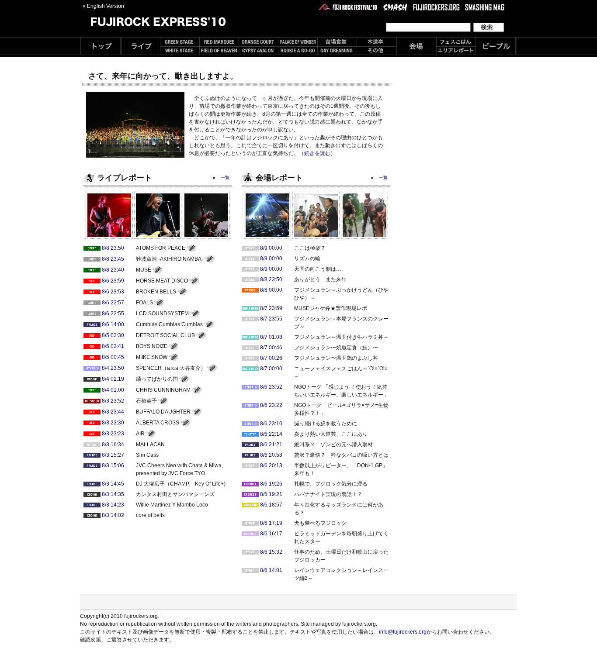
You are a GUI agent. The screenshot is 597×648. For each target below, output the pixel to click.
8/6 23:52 (271, 387)
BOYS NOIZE (151, 346)
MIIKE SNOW (151, 357)
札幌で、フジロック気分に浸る (331, 484)
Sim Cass (147, 455)
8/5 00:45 (113, 357)
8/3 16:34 (113, 444)
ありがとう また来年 (320, 279)
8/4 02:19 (113, 379)
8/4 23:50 (113, 368)
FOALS (144, 303)
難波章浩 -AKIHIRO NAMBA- (169, 259)
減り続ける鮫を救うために (325, 424)
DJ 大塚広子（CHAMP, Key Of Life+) (181, 484)
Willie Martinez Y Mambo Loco (172, 505)
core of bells (150, 515)
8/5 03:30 (113, 335)
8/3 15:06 (113, 465)
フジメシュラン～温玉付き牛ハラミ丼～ (341, 337)
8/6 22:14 (271, 434)
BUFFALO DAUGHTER (163, 412)
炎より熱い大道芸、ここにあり (331, 434)
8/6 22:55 (113, 313)
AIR (140, 434)
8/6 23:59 (113, 281)
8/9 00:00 (271, 248)
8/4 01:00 (113, 390)
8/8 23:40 (113, 270)
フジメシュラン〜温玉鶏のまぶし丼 (336, 358)
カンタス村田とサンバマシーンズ (175, 494)
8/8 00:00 (271, 290)
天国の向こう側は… (317, 269)
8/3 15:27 (113, 455)
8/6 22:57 (113, 303)
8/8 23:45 (113, 259)
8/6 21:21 (271, 444)
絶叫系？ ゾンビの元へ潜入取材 (333, 444)
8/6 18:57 (271, 505)
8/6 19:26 (271, 484)
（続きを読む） (317, 153)
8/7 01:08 (271, 337)
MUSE (143, 270)
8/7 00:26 (271, 358)
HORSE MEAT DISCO (162, 281)
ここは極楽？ (310, 248)
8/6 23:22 (271, 405)
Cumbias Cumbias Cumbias (169, 324)
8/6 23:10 (271, 424)
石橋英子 (146, 401)
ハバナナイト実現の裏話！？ (328, 494)
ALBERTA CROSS (157, 423)
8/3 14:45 (113, 484)
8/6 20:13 (271, 465)
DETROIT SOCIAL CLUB (165, 335)
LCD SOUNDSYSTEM (162, 313)
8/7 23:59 (271, 308)
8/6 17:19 (271, 523)
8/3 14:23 (113, 505)
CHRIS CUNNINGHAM (163, 390)
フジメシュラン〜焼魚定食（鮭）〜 (336, 348)
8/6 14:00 (113, 324)
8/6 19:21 (271, 494)
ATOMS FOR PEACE (160, 248)
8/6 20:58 (271, 455)
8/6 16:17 (271, 534)
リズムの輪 (307, 258)
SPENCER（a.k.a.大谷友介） (171, 368)
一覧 (225, 177)
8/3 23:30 (113, 423)
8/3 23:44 (113, 412)
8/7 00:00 (271, 368)
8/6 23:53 (113, 292)
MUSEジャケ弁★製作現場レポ (330, 308)
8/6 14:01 (271, 570)
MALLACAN (150, 444)
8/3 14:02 (113, 515)
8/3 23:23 (113, 434)
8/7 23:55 (271, 319)
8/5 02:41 (113, 346)
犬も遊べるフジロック (320, 523)
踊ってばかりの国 (157, 379)
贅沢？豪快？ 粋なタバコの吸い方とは (341, 455)
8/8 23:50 (113, 248)
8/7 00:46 (271, 348)
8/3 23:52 (113, 401)
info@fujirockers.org (403, 632)
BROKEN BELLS (156, 292)
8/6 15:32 (271, 552)
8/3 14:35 (113, 494)
